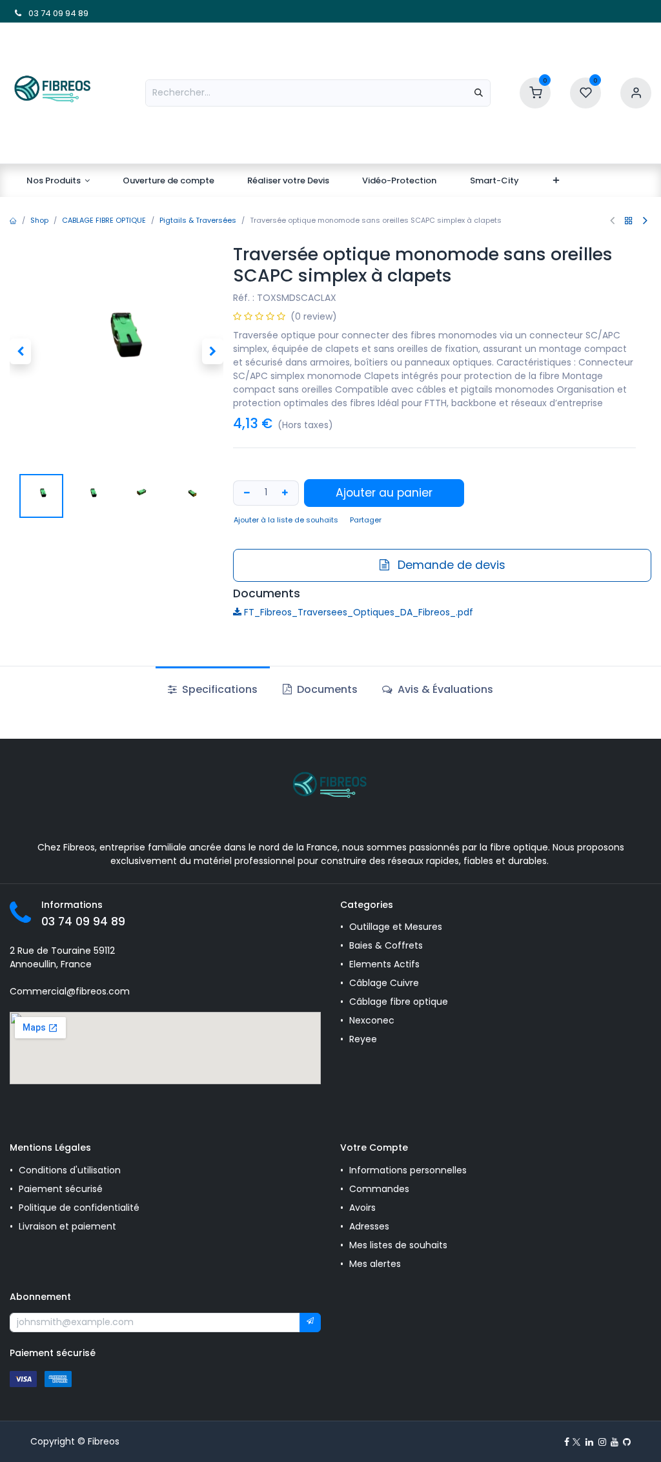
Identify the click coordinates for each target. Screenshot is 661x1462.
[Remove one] (245, 493)
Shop (39, 220)
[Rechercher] (478, 93)
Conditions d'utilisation (70, 1170)
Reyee (364, 1039)
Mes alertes (376, 1263)
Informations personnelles (408, 1170)
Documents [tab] (326, 689)
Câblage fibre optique (398, 1001)
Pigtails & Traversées (197, 220)
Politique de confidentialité (79, 1207)
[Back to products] (628, 220)
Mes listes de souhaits (398, 1245)
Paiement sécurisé (61, 1188)
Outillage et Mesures (395, 926)
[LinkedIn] (589, 1442)
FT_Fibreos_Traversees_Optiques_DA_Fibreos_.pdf (357, 612)
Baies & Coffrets (386, 945)
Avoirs (362, 1207)
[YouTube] (614, 1442)
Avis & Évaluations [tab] (444, 689)
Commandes (379, 1188)
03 (32, 13)
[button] (20, 351)
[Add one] (286, 493)
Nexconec (371, 1020)
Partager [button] (365, 520)
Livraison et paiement (67, 1226)
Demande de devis (449, 565)
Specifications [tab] (218, 689)
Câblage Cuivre (384, 982)
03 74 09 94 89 (83, 921)
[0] (535, 92)
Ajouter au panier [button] (384, 492)
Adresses (369, 1226)
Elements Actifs (384, 964)
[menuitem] (58, 181)
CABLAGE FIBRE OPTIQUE (104, 220)
